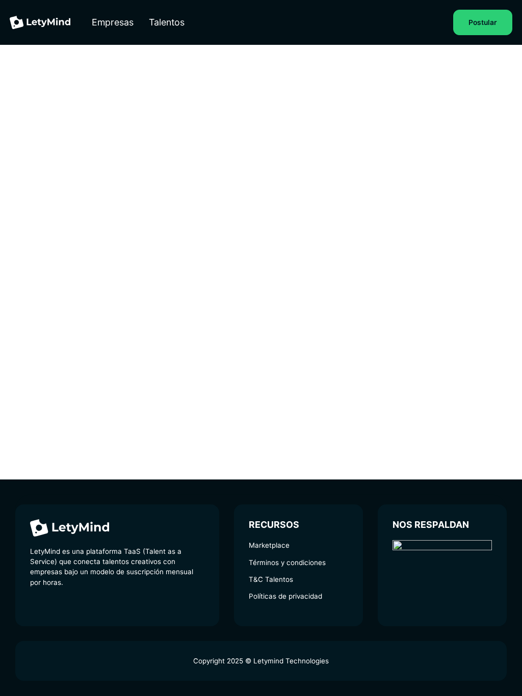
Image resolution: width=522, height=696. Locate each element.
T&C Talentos (271, 579)
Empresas (113, 22)
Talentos (167, 22)
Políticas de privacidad (285, 596)
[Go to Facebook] (67, 604)
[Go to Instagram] (51, 604)
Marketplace (269, 545)
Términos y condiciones (287, 562)
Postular (482, 22)
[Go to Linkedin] (35, 604)
